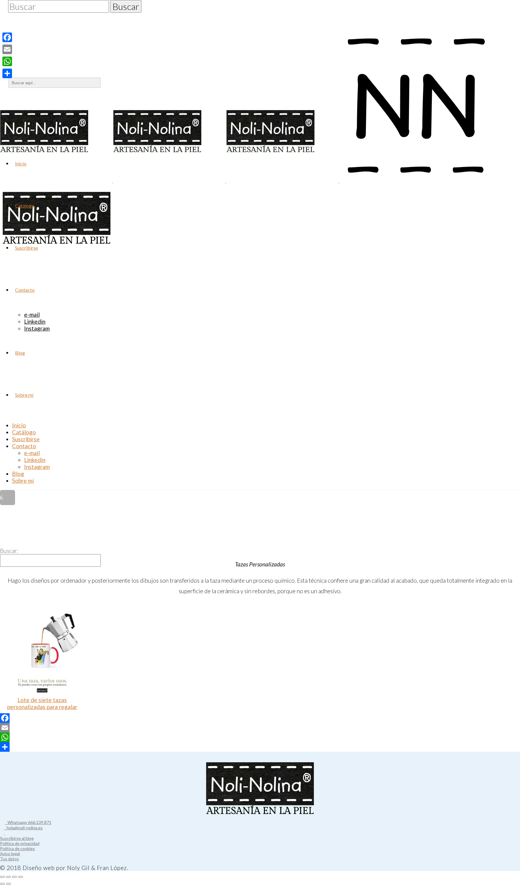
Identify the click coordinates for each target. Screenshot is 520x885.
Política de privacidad (19, 843)
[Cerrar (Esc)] (20, 877)
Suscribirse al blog (17, 838)
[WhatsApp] (260, 737)
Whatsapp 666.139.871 (28, 822)
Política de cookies (17, 848)
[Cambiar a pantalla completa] (8, 877)
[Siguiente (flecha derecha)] (8, 884)
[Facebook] (260, 718)
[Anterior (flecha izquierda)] (2, 884)
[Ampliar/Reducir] (2, 877)
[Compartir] (260, 747)
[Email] (260, 727)
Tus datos (9, 858)
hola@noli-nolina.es (23, 827)
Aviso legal (10, 853)
